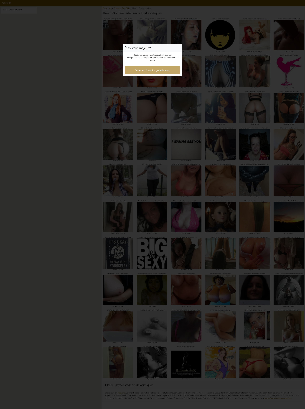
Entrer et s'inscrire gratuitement (152, 70)
